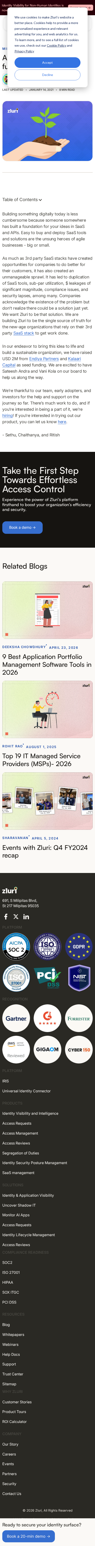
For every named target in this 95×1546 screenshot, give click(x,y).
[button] (24, 200)
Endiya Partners (44, 358)
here (62, 421)
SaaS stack (23, 333)
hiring (7, 415)
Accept (47, 62)
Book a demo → (22, 527)
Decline (47, 75)
